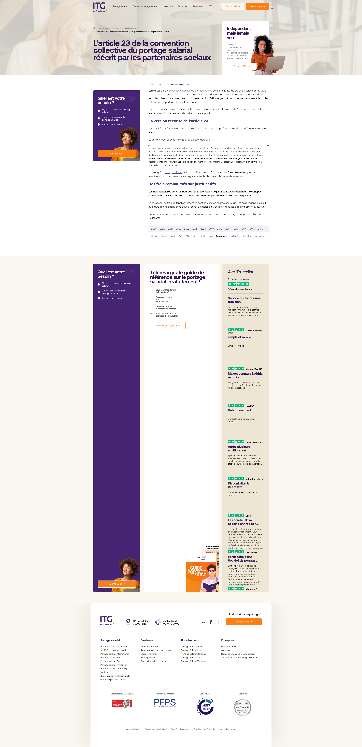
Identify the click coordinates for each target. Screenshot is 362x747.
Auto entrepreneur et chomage (156, 650)
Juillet (202, 236)
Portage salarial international (114, 654)
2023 (178, 229)
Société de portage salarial (113, 650)
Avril (181, 236)
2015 (244, 229)
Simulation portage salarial (145, 6)
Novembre (246, 236)
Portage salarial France (111, 661)
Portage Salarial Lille (191, 657)
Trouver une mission (112, 124)
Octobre (234, 236)
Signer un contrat (116, 111)
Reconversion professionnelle (115, 676)
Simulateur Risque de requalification (239, 657)
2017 (228, 229)
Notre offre (168, 6)
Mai (187, 236)
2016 (236, 229)
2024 (170, 229)
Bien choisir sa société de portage (238, 654)
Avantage (226, 650)
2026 (154, 229)
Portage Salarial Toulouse (193, 661)
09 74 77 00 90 (171, 623)
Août (210, 236)
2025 (162, 229)
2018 (219, 229)
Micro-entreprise (149, 654)
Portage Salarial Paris (191, 646)
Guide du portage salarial (113, 679)
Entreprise (182, 6)
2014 (252, 229)
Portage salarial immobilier (113, 665)
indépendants (159, 661)
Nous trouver (189, 640)
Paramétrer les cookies (180, 729)
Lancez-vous (115, 153)
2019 (211, 229)
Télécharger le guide (166, 325)
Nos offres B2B (228, 646)
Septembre (221, 236)
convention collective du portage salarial (189, 90)
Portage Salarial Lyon (191, 650)
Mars (173, 236)
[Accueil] (94, 28)
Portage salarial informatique (114, 668)
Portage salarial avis (110, 657)
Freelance (147, 640)
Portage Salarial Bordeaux (194, 654)
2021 (195, 229)
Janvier (154, 236)
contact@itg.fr (170, 621)
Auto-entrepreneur (150, 646)
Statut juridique (148, 657)
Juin (194, 236)
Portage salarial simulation (113, 646)
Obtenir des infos (113, 118)
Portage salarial (120, 6)
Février (164, 236)
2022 (186, 229)
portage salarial (172, 172)
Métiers (104, 672)
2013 (260, 229)
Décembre (259, 236)
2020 (203, 229)
